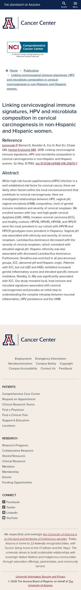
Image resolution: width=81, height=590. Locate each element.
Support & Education (15, 420)
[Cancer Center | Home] (40, 23)
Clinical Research (13, 461)
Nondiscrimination (20, 364)
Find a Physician (13, 410)
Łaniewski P (9, 145)
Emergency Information (50, 359)
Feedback (65, 368)
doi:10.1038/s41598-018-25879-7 (56, 163)
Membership (10, 472)
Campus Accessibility (23, 368)
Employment (23, 359)
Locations (8, 426)
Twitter (10, 507)
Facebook (13, 502)
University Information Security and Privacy (40, 576)
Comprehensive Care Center (21, 394)
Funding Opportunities (17, 482)
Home (14, 70)
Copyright (66, 364)
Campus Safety (46, 364)
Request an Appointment (18, 399)
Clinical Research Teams (18, 404)
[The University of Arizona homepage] (22, 4)
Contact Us (48, 368)
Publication (31, 70)
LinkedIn (12, 513)
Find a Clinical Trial (15, 415)
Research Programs (15, 445)
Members (8, 466)
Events (6, 477)
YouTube (12, 518)
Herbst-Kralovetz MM (22, 150)
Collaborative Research (17, 451)
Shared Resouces (13, 456)
